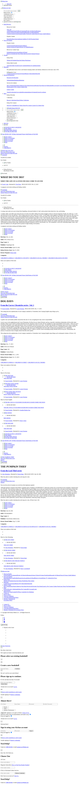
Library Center (10, 89)
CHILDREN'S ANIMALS (7, 258)
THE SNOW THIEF (9, 555)
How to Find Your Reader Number (20, 765)
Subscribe (37, 73)
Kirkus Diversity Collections (11, 589)
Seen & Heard (23, 52)
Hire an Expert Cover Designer (59, 85)
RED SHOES (7, 418)
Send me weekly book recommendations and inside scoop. (15, 714)
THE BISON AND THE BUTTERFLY (14, 566)
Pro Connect (7, 20)
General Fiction (10, 45)
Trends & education (11, 92)
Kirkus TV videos (46, 578)
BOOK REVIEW (11, 377)
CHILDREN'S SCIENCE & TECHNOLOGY (26, 526)
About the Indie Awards (12, 65)
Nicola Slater (20, 474)
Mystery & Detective (31, 31)
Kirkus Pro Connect (22, 589)
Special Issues (16, 73)
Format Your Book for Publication (43, 85)
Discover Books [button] (8, 574)
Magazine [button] (6, 67)
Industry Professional (9, 710)
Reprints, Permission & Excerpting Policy (9, 599)
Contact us (6, 593)
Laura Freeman (20, 308)
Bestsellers (9, 39)
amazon (2, 153)
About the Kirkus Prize (22, 60)
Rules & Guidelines (32, 65)
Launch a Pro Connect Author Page (51, 586)
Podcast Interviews (8, 18)
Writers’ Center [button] (7, 585)
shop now (3, 152)
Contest (14, 592)
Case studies (19, 92)
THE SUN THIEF (8, 545)
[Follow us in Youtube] (4, 622)
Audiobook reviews (9, 14)
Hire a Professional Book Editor (11, 586)
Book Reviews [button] (7, 24)
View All (9, 29)
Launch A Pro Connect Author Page (18, 87)
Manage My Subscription (21, 583)
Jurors (29, 60)
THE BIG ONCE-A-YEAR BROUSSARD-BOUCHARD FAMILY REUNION (24, 407)
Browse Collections (11, 100)
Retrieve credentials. (15, 694)
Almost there (4, 684)
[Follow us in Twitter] (4, 619)
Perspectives (13, 52)
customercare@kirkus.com (22, 747)
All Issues (22, 73)
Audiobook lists (21, 39)
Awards (18, 52)
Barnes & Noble (9, 153)
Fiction (14, 31)
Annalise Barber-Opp (25, 410)
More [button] (5, 93)
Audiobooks (10, 31)
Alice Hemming (6, 474)
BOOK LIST (8, 134)
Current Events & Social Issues (14, 33)
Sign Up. (16, 776)
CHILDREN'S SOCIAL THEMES (38, 258)
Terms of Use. (25, 712)
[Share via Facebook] (9, 138)
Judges (39, 65)
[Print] (5, 142)
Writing (8, 80)
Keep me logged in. (5, 716)
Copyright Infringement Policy (11, 597)
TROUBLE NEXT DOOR (10, 386)
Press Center (21, 592)
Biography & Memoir (30, 32)
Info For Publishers (29, 592)
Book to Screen (10, 53)
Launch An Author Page (38, 105)
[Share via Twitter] (8, 139)
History (37, 32)
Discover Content (11, 105)
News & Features (8, 15)
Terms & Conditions (9, 596)
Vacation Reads (35, 39)
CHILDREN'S (7, 148)
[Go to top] (4, 625)
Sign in (2, 712)
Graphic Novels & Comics (28, 33)
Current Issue (10, 73)
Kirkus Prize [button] (7, 579)
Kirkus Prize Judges (29, 581)
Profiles (8, 52)
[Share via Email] (8, 141)
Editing (12, 80)
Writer (5, 708)
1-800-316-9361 (9, 747)
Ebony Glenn (23, 420)
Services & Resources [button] (9, 75)
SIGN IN (9, 4)
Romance (38, 31)
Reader (5, 707)
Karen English (5, 308)
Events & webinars (41, 92)
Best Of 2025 (28, 39)
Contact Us (6, 604)
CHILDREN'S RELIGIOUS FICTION (58, 258)
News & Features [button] (8, 40)
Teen (21, 45)
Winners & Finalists (11, 60)
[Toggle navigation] (1, 8)
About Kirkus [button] (7, 590)
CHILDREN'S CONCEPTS (22, 258)
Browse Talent (19, 105)
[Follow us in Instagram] (4, 620)
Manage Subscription (30, 73)
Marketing (21, 80)
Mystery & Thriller (24, 47)
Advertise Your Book (37, 586)
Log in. (15, 686)
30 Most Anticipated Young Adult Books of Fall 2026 (25, 134)
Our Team (9, 592)
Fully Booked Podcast (34, 53)
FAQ (17, 592)
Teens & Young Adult (40, 33)
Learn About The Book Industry (67, 586)
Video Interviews (8, 17)
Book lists (14, 39)
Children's (47, 33)
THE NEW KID (8, 378)
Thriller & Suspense (21, 31)
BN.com (15, 153)
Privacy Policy (7, 594)
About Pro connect (27, 105)
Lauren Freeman (24, 389)
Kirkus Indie (13, 252)
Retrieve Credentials (20, 773)
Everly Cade (5, 184)
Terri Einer (18, 184)
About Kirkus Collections (22, 100)
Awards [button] (5, 55)
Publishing (16, 80)
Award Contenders (23, 65)
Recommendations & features (29, 92)
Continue (17, 668)
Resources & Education (12, 77)
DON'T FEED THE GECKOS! (12, 394)
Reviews (6, 146)
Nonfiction (22, 32)
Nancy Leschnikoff (25, 568)
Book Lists (11, 578)
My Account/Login (32, 589)
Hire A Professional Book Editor (15, 85)
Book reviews (7, 12)
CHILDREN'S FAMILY (21, 362)
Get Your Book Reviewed (29, 85)
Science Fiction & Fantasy (13, 32)
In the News (17, 53)
